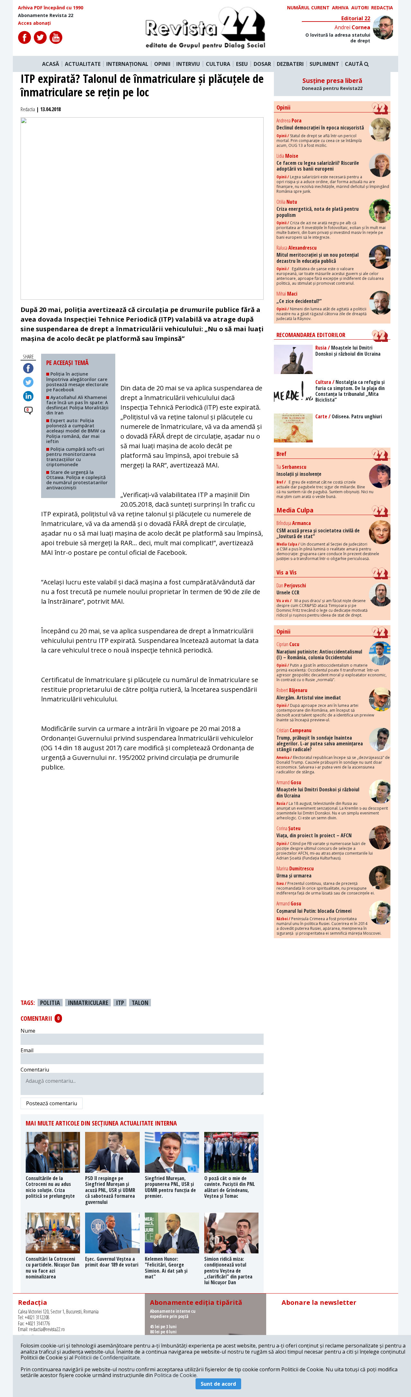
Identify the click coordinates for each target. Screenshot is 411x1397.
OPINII (162, 64)
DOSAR (262, 64)
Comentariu (35, 1069)
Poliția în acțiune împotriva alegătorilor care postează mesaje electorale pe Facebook (77, 381)
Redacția (382, 7)
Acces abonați (34, 23)
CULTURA (218, 64)
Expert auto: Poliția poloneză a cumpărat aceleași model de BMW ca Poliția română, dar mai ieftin (75, 430)
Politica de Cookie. (175, 1375)
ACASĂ (50, 64)
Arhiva (340, 7)
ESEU (242, 64)
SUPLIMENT (324, 64)
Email (27, 1050)
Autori (360, 7)
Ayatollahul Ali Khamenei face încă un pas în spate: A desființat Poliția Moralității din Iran (77, 405)
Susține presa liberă (332, 83)
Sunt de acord (218, 1383)
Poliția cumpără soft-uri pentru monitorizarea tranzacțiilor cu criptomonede (75, 456)
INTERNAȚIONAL (127, 64)
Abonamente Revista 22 (45, 15)
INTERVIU (188, 64)
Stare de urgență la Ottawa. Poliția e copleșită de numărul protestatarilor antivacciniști (77, 480)
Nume (28, 1030)
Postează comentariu (51, 1103)
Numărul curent (308, 7)
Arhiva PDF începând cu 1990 (50, 7)
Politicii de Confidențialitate (107, 1357)
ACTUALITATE (83, 64)
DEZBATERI (290, 64)
